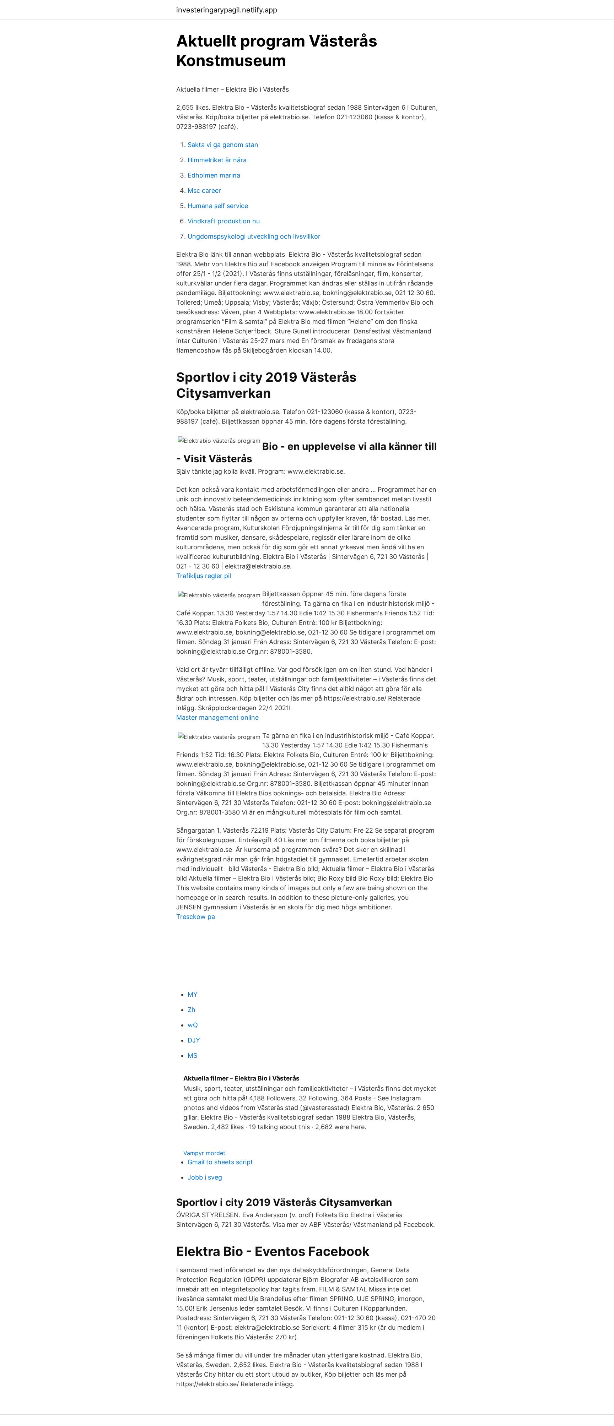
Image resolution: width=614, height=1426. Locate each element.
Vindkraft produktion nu (224, 221)
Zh (191, 1009)
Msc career (204, 190)
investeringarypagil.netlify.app (226, 9)
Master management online (217, 717)
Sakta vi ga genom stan (223, 144)
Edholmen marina (214, 175)
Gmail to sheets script (220, 1162)
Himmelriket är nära (217, 160)
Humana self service (218, 205)
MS (192, 1055)
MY (193, 994)
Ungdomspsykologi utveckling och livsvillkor (254, 236)
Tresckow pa (195, 916)
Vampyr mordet (204, 1152)
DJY (194, 1040)
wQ (193, 1025)
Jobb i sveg (205, 1177)
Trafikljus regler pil (203, 575)
